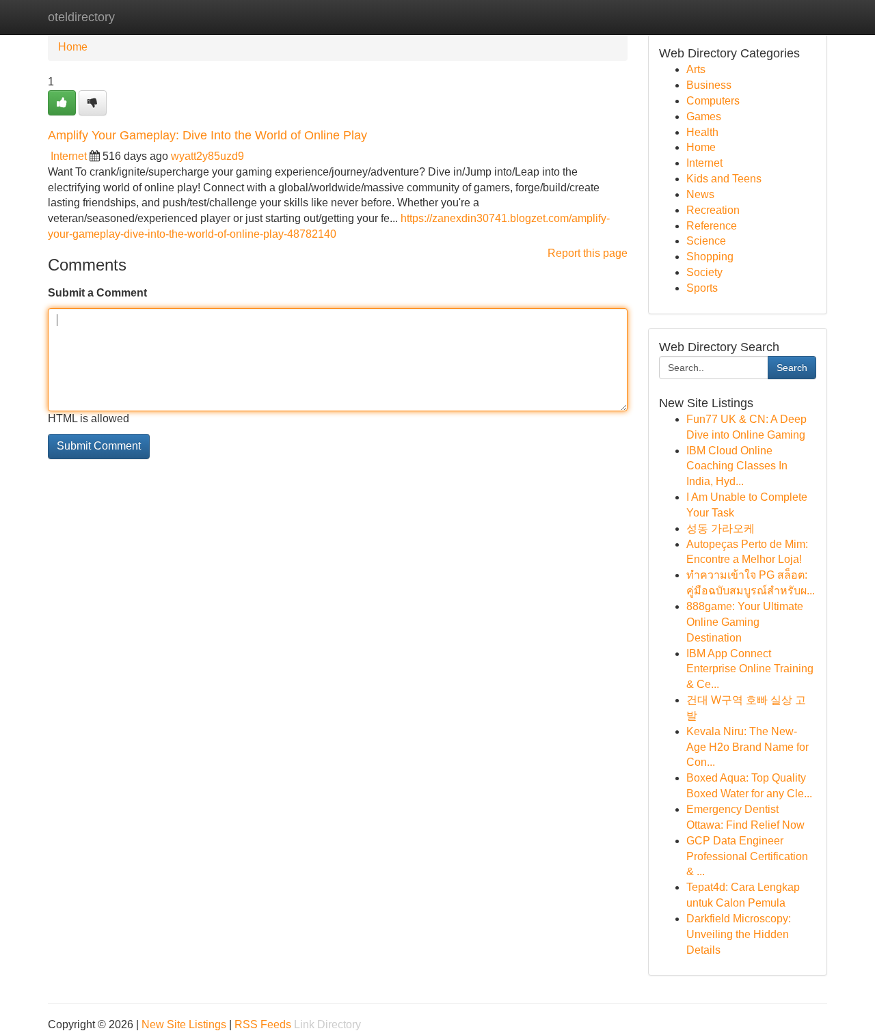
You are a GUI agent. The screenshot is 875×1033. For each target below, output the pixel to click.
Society (704, 272)
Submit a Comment (97, 293)
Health (702, 132)
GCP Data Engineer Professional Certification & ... (747, 856)
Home (73, 47)
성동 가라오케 (720, 528)
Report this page (588, 253)
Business (708, 85)
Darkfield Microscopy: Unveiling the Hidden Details (738, 934)
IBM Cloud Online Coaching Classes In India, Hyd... (737, 466)
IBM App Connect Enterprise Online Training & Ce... (749, 669)
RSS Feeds (262, 1024)
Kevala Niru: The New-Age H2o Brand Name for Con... (747, 747)
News (700, 194)
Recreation (713, 210)
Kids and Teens (724, 178)
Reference (711, 226)
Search (792, 367)
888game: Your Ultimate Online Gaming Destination (744, 622)
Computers (713, 101)
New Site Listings (184, 1024)
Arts (695, 69)
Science (706, 241)
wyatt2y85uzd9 (207, 156)
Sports (702, 288)
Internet (69, 156)
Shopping (709, 256)
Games (703, 116)
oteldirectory (81, 17)
